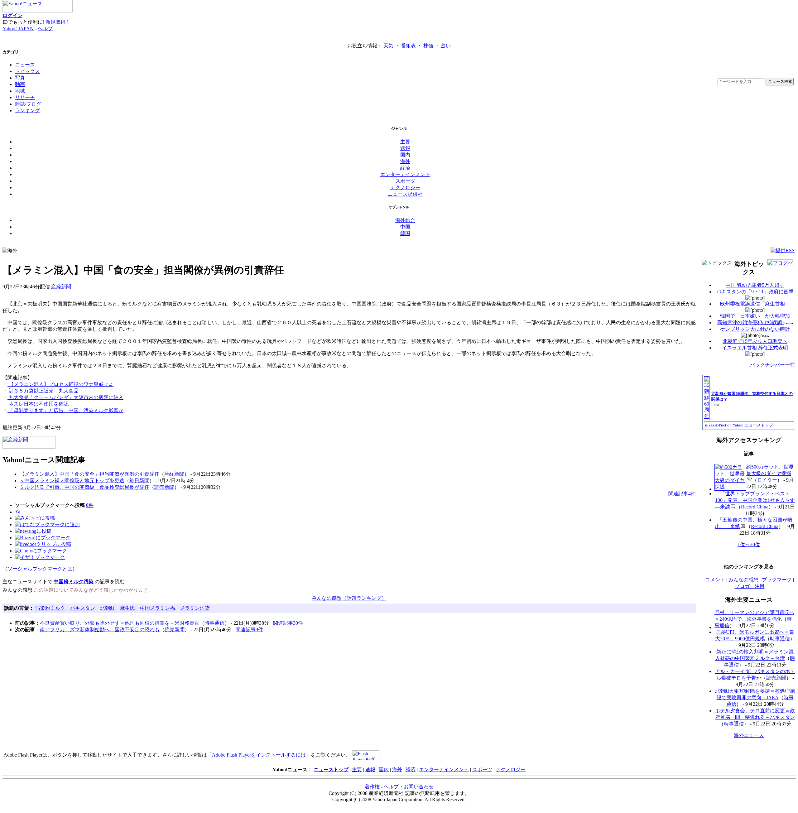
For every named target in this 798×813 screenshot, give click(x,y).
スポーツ (405, 181)
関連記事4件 (682, 493)
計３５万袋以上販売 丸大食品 (43, 390)
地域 (20, 91)
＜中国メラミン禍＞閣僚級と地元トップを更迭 (72, 480)
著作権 (372, 786)
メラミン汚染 (195, 608)
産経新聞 (61, 286)
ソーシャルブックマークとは (39, 568)
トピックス (27, 71)
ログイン (12, 15)
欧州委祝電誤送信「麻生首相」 (755, 303)
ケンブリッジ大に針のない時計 (755, 329)
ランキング (27, 110)
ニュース (25, 64)
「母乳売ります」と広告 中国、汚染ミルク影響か (65, 410)
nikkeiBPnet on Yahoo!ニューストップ (739, 425)
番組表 (408, 45)
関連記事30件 (288, 623)
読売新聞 (164, 487)
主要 (405, 141)
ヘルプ (45, 28)
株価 (428, 45)
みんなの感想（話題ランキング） (349, 598)
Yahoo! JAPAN (18, 28)
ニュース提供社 (405, 194)
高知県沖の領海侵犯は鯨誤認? (750, 322)
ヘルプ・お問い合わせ (409, 786)
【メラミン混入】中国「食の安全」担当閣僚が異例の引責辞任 (89, 474)
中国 (405, 226)
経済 (405, 168)
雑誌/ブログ (28, 104)
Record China (754, 506)
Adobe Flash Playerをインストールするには (259, 755)
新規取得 (55, 22)
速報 (405, 148)
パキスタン (82, 608)
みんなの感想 (743, 579)
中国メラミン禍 (157, 608)
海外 (405, 161)
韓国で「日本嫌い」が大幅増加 (755, 316)
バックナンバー (767, 365)
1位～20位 (749, 544)
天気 (388, 45)
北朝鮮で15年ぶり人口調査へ (755, 341)
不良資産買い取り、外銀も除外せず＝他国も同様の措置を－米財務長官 (120, 623)
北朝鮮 (107, 608)
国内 (405, 154)
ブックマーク (777, 579)
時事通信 (214, 623)
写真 (20, 77)
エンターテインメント (405, 174)
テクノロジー (405, 187)
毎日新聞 (139, 480)
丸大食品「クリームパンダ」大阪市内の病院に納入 (65, 397)
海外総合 (405, 220)
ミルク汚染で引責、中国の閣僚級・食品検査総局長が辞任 (84, 487)
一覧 (790, 365)
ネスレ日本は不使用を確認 (38, 403)
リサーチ (25, 97)
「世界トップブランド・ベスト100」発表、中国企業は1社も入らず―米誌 (755, 500)
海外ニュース (749, 735)
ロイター (767, 480)
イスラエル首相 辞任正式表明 (755, 347)
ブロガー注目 (750, 586)
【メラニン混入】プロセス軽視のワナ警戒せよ (60, 384)
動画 (20, 84)
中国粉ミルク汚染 (74, 581)
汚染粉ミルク (50, 608)
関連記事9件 (249, 629)
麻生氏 (127, 608)
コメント (715, 579)
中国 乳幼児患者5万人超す (755, 285)
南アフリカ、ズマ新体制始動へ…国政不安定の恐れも (100, 629)
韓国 (405, 233)
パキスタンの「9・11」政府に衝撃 (755, 291)
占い (446, 45)
